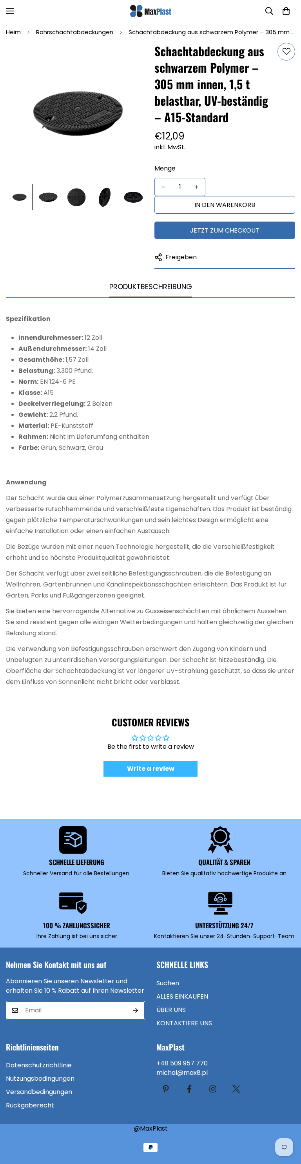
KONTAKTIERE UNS (184, 1023)
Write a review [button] (150, 768)
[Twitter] (236, 1089)
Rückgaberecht (30, 1105)
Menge (165, 168)
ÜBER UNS (171, 1009)
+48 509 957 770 (182, 1063)
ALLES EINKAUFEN (182, 996)
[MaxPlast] (150, 11)
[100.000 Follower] (212, 1089)
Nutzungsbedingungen (40, 1078)
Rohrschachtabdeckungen (74, 32)
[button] (286, 11)
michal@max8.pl (182, 1072)
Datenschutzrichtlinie (39, 1065)
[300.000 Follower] (189, 1089)
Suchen (167, 983)
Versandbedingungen (39, 1091)
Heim (13, 32)
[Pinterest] (165, 1089)
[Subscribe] (136, 1010)
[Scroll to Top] (286, 1121)
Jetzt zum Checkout (224, 230)
